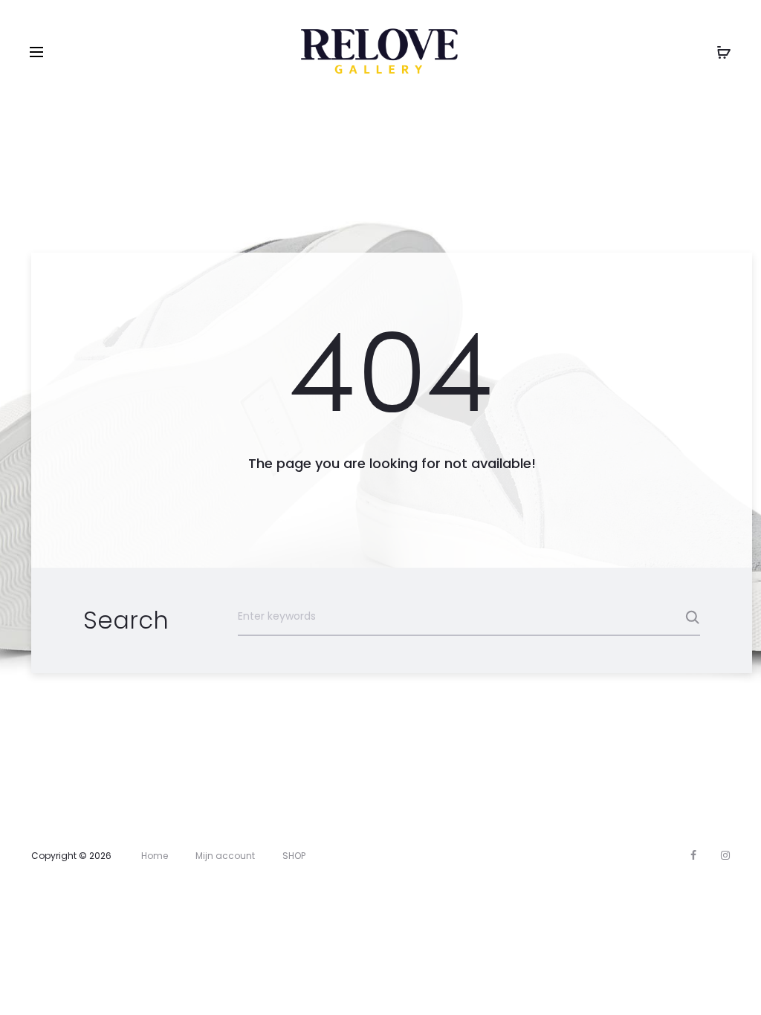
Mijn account (225, 855)
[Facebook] (693, 855)
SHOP (293, 855)
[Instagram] (725, 855)
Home (154, 855)
